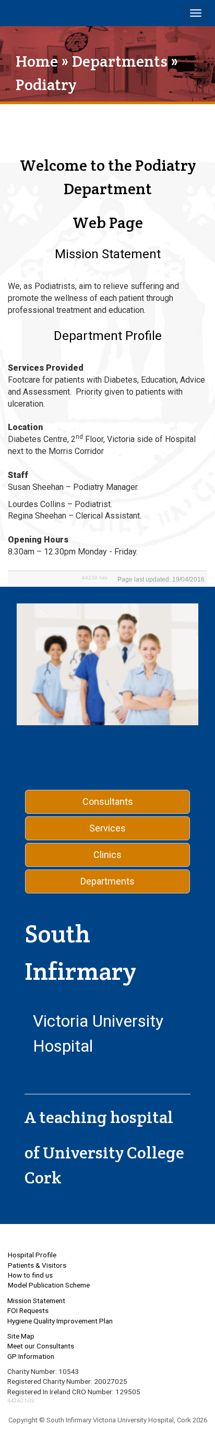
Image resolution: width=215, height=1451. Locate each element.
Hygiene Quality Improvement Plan (60, 1321)
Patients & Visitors (37, 1265)
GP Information (30, 1356)
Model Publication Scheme (49, 1285)
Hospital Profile (32, 1255)
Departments (120, 61)
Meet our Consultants (40, 1346)
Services (107, 828)
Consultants (107, 801)
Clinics (107, 854)
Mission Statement (36, 1300)
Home (37, 61)
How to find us (30, 1275)
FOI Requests (28, 1310)
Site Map (20, 1336)
